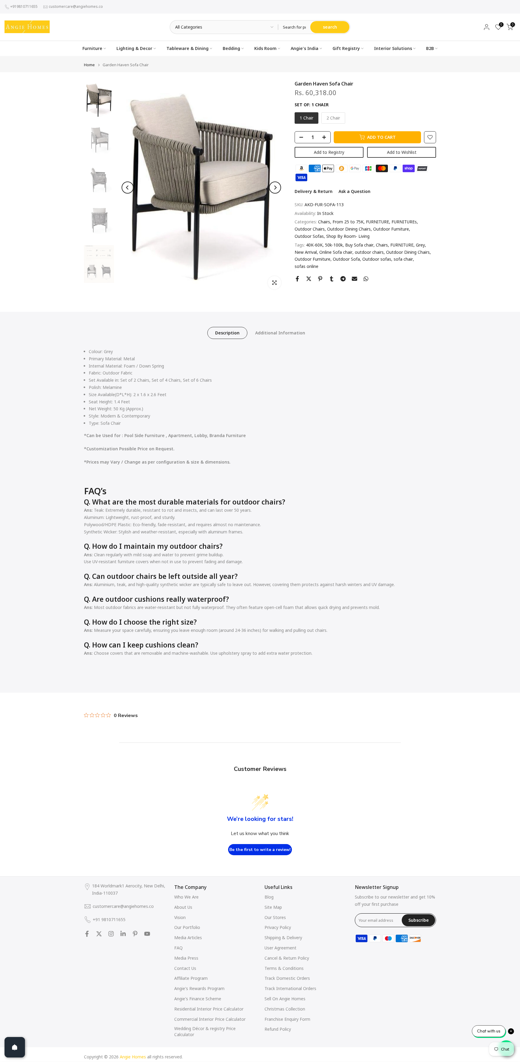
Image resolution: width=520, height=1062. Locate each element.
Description (227, 333)
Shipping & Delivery (283, 937)
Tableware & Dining (187, 48)
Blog (269, 897)
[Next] (275, 188)
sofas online (306, 266)
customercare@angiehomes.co (76, 6)
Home (89, 65)
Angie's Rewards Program (199, 988)
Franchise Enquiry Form (287, 1019)
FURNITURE (377, 222)
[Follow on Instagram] (111, 933)
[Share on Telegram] (343, 278)
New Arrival (306, 252)
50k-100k (334, 245)
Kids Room (265, 48)
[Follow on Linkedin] (123, 933)
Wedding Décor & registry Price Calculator (205, 1031)
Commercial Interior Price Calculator (210, 1019)
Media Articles (188, 937)
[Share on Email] (354, 278)
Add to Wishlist (401, 152)
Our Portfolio (187, 927)
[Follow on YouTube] (147, 933)
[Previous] (128, 188)
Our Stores (275, 917)
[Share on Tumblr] (331, 278)
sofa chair (403, 259)
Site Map (273, 907)
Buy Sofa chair (359, 245)
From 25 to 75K (348, 222)
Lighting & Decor (134, 48)
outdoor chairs (369, 252)
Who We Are (186, 897)
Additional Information (280, 333)
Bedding (231, 48)
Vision (180, 917)
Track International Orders (290, 988)
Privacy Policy (278, 927)
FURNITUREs (404, 222)
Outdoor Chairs (310, 229)
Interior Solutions (393, 48)
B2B (430, 48)
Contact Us (185, 968)
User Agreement (280, 948)
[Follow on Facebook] (87, 933)
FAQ (178, 948)
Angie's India (304, 48)
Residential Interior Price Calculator (208, 1009)
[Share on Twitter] (308, 278)
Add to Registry (329, 152)
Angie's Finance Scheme (197, 998)
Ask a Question (354, 191)
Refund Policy (278, 1029)
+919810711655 (24, 6)
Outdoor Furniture (391, 229)
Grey (420, 245)
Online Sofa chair (335, 252)
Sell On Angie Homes (285, 998)
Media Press (186, 958)
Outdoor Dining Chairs (349, 229)
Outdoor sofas (376, 259)
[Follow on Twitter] (99, 933)
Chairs (324, 222)
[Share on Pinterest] (320, 278)
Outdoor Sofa (346, 259)
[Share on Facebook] (297, 278)
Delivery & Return (314, 191)
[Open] (15, 1047)
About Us (183, 907)
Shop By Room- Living (348, 236)
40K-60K (314, 245)
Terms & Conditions (284, 968)
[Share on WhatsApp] (366, 278)
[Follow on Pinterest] (135, 933)
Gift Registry (346, 48)
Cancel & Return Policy (287, 958)
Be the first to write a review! (260, 849)
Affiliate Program (191, 978)
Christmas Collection (285, 1009)
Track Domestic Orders (287, 978)
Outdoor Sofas (309, 236)
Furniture (92, 48)
